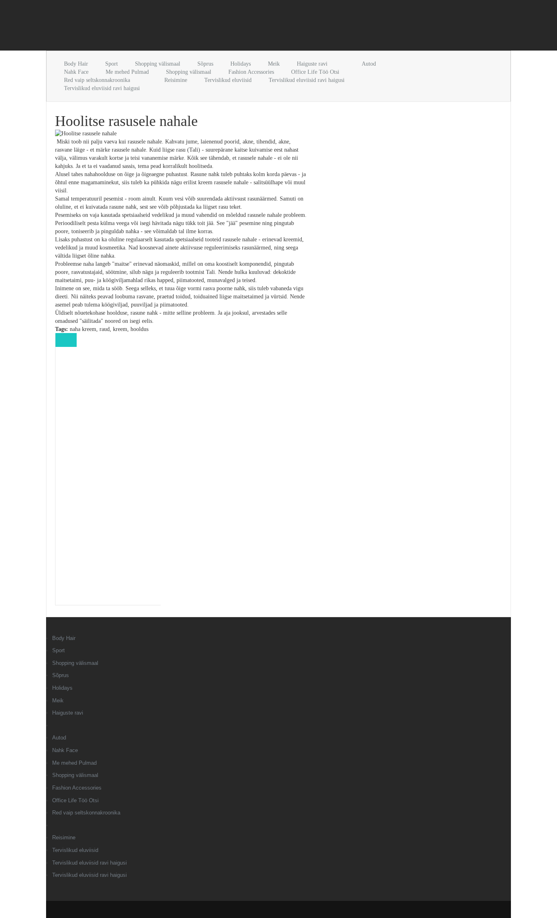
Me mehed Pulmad (127, 72)
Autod (369, 64)
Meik (274, 64)
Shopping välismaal (157, 64)
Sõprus (205, 64)
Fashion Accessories (251, 72)
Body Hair (76, 64)
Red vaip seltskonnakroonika (97, 80)
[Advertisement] (141, 27)
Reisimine (175, 80)
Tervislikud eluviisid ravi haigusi (307, 80)
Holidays (240, 64)
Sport (111, 64)
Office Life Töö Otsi (315, 72)
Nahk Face (76, 72)
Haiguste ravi (312, 64)
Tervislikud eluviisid (228, 80)
